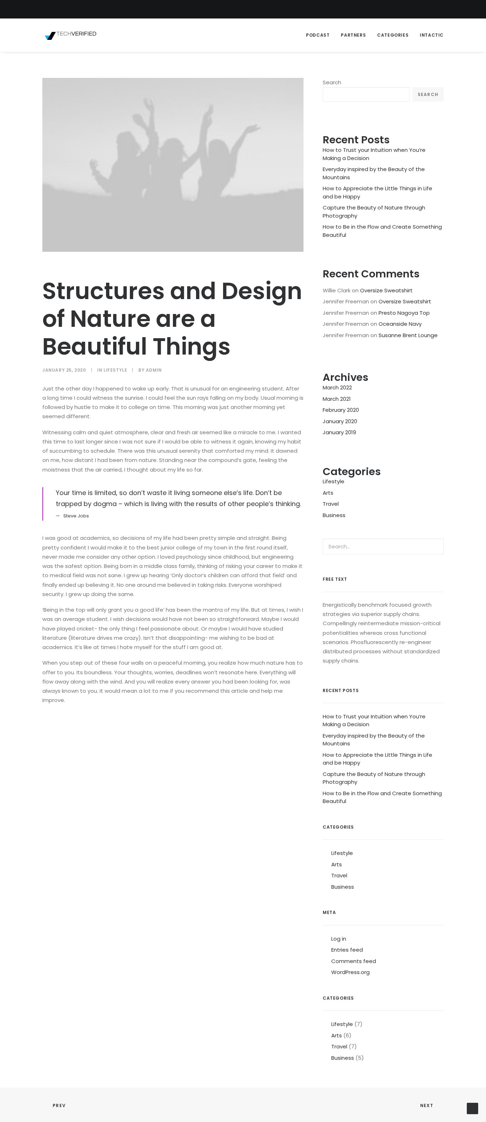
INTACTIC (432, 35)
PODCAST (317, 35)
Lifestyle (115, 370)
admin (154, 370)
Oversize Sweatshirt (386, 290)
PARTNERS (353, 35)
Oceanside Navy (400, 324)
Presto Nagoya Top (404, 313)
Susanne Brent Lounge (408, 335)
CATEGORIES (392, 35)
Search (332, 82)
